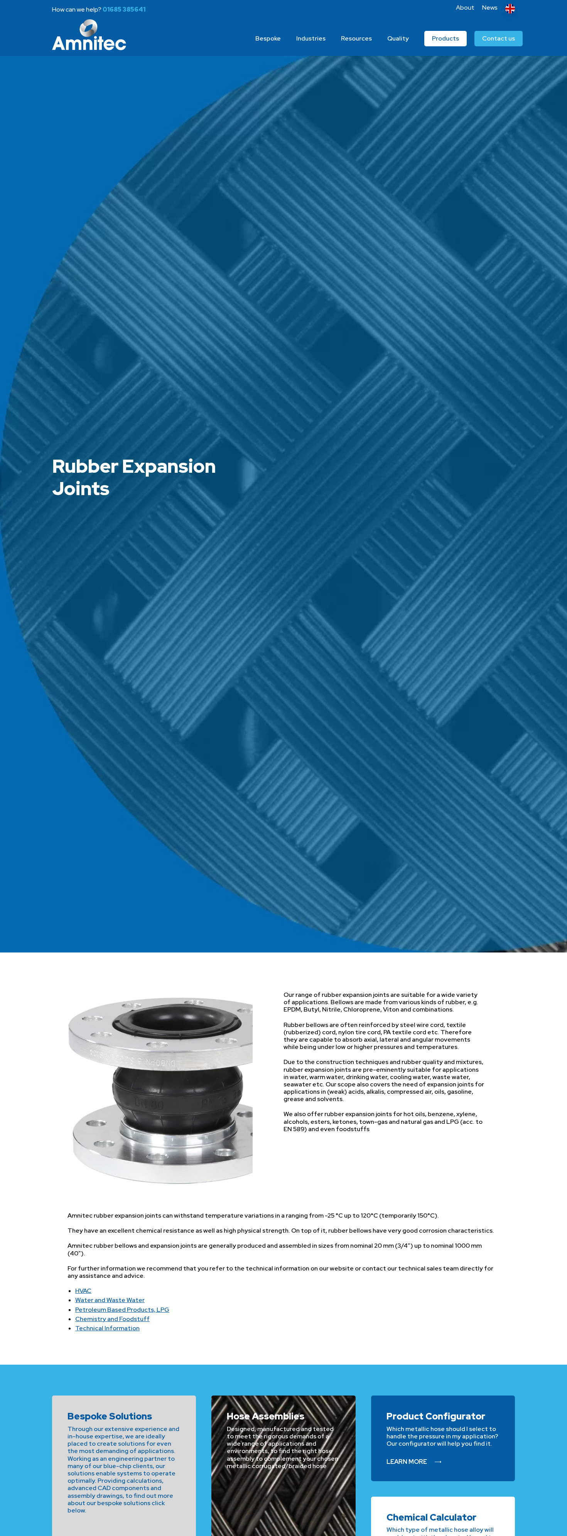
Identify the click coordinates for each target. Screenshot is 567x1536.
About (465, 7)
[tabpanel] (283, 491)
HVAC (83, 1291)
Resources (356, 38)
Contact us (498, 38)
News (490, 7)
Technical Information (107, 1328)
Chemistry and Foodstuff (112, 1319)
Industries (311, 38)
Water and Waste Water (110, 1300)
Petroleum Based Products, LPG (122, 1310)
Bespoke (268, 38)
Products (445, 38)
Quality (398, 38)
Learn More (406, 1461)
